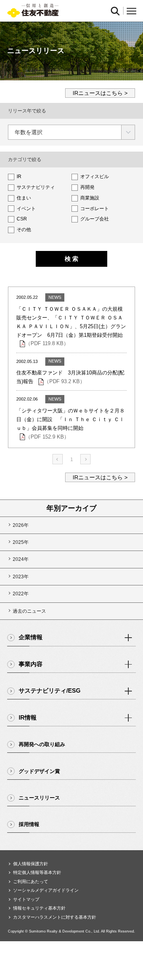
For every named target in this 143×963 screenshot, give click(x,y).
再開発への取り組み (42, 744)
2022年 (21, 593)
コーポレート (94, 208)
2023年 (21, 576)
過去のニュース (29, 611)
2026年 (21, 525)
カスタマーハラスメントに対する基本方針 (54, 917)
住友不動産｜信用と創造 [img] (33, 11)
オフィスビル (94, 176)
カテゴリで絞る (24, 159)
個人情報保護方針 (30, 863)
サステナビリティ (35, 187)
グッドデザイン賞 (39, 771)
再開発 (87, 187)
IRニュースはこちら (98, 93)
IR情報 (28, 717)
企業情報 (31, 637)
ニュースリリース (39, 798)
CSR (21, 219)
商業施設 (89, 198)
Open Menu (131, 11)
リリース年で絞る (27, 111)
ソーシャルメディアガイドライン (46, 890)
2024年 (21, 559)
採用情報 (29, 824)
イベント (25, 208)
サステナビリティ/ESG (50, 691)
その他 (23, 229)
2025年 (21, 542)
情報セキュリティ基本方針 (39, 908)
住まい (23, 198)
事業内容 (31, 664)
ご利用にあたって (30, 881)
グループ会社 (94, 219)
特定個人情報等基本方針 (37, 872)
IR (18, 176)
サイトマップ (26, 899)
